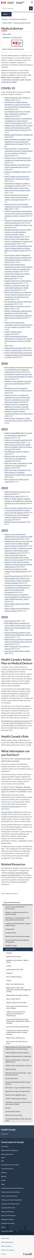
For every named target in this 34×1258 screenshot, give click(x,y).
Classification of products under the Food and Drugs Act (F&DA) (18, 1103)
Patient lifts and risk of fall (14, 576)
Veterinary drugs (10, 1069)
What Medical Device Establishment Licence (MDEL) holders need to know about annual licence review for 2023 (18, 625)
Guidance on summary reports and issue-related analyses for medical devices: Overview (17, 287)
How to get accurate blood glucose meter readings (17, 1007)
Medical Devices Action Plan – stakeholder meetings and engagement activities (18, 990)
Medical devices (10, 949)
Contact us (4, 1134)
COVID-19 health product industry (16, 1099)
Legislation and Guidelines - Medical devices (17, 961)
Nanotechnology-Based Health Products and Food (17, 1083)
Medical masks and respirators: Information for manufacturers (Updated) (15, 458)
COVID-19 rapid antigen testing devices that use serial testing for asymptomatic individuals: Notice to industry (19, 213)
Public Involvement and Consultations (17, 1053)
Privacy (3, 1254)
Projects (8, 980)
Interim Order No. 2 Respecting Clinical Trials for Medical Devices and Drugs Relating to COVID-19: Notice (18, 248)
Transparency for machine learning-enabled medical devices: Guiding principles (17, 517)
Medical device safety (12, 496)
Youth (3, 1227)
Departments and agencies (18, 19)
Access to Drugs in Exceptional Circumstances (14, 908)
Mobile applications (7, 1242)
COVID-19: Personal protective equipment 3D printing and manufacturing (15, 1014)
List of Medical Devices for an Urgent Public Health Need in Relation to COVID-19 (17, 114)
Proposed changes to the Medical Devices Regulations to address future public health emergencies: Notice (18, 597)
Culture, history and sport (9, 1196)
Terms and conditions (8, 1250)
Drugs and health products (22, 23)
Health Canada (7, 23)
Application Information (13, 957)
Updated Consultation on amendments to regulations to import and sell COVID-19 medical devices (18, 121)
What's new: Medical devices (15, 984)
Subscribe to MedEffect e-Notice (16, 172)
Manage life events (7, 1231)
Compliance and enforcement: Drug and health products (18, 924)
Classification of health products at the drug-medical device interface (17, 919)
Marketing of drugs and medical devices (17, 1091)
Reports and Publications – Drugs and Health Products (17, 1061)
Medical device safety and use (15, 1038)
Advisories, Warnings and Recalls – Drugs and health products (18, 1074)
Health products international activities (17, 936)
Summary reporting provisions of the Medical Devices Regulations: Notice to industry (18, 635)
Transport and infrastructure (10, 1204)
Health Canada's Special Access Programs (18, 1065)
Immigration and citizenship (10, 1165)
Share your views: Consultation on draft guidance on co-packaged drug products (18, 465)
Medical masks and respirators (15, 522)
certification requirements (10, 806)
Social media (5, 1238)
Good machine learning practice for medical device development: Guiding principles (18, 1021)
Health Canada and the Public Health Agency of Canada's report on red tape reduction (18, 447)
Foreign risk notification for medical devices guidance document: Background (17, 276)
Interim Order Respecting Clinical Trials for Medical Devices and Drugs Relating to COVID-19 (18, 355)
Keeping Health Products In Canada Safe (19, 135)
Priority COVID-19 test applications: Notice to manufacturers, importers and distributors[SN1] (19, 241)
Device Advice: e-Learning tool (13, 49)
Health (3, 1180)
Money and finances (7, 1212)
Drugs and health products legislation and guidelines (17, 941)
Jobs (2, 1161)
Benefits (3, 1176)
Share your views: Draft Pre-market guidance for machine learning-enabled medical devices (18, 564)
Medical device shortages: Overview (17, 995)
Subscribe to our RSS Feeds (12, 37)
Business (4, 1172)
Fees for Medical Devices (14, 977)
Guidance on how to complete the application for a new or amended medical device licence (16, 406)
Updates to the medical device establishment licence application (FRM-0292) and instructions (19, 536)
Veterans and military (8, 1223)
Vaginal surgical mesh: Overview (16, 1002)
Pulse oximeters (10, 621)
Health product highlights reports (15, 1095)
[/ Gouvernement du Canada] (12, 2)
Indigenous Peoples (7, 1219)
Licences (8, 966)
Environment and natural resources (12, 1188)
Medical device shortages (13, 348)
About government (7, 1154)
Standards (9, 973)
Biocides (8, 1108)
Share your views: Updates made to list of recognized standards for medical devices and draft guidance (18, 510)
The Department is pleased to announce (15, 721)
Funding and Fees (10, 933)
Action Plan (24, 694)
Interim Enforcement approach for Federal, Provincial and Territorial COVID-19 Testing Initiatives (17, 197)
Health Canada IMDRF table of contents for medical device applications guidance (18, 435)
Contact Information (11, 1078)
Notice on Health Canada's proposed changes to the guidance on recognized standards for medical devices (18, 501)
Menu (5, 14)
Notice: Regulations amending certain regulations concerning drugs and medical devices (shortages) (18, 141)
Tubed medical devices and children (17, 604)
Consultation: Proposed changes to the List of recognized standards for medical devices (19, 376)
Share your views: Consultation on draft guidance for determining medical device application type (18, 550)
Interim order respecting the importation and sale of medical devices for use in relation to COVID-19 (19, 325)
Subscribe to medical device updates (17, 651)
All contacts (4, 1146)
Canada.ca (4, 19)
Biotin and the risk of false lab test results (16, 1042)
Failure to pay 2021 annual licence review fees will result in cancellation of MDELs (18, 206)
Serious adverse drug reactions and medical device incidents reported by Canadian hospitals (17, 580)
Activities (9, 953)
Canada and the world (8, 1208)
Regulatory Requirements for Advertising (18, 1056)
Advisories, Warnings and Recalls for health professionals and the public (16, 789)
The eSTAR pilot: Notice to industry (17, 452)
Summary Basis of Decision (10, 812)
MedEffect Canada (11, 946)
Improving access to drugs (13, 1115)
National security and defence (10, 1192)
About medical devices (13, 999)
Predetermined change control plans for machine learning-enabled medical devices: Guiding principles (19, 543)
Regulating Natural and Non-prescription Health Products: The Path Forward (18, 1048)
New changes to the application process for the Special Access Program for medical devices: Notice (19, 369)
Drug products (10, 929)
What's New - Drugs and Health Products (18, 1088)
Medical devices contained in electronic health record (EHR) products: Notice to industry (18, 641)
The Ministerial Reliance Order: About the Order (18, 1120)
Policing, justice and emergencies (11, 1200)
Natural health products (12, 1111)
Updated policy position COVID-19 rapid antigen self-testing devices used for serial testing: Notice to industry (18, 127)
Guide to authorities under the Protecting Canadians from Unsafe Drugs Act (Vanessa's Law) (17, 557)
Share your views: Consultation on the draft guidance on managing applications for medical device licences (18, 472)
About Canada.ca (6, 1246)
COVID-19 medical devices (14, 350)
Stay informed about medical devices (17, 1027)
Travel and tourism (7, 1169)
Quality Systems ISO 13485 (14, 969)
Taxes (3, 1184)
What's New (7, 34)
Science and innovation (8, 1215)
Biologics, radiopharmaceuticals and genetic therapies (16, 913)
